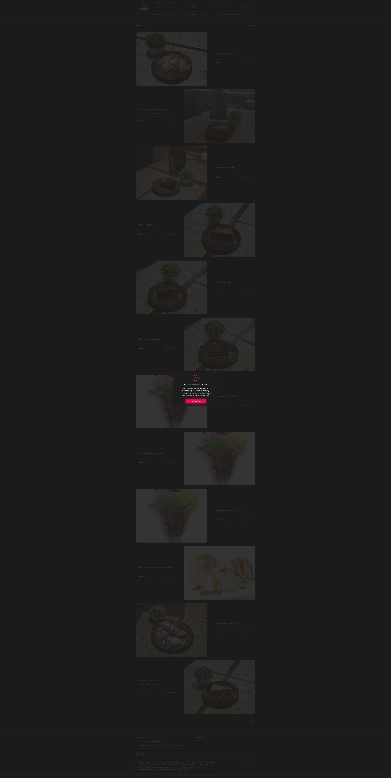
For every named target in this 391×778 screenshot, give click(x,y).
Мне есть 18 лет (195, 401)
